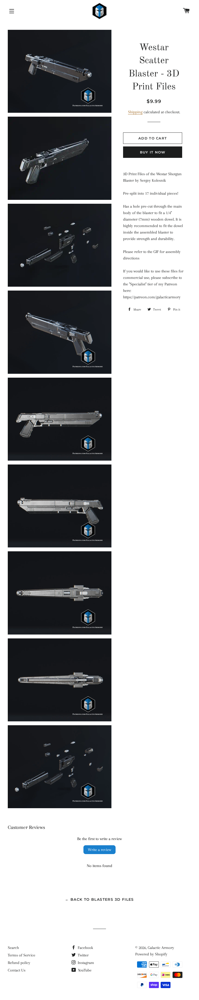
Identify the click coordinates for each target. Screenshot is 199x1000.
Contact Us (16, 970)
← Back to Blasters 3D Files (99, 899)
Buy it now (153, 152)
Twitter (83, 955)
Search (13, 947)
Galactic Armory (161, 947)
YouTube (84, 970)
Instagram (85, 962)
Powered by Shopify (151, 954)
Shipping (135, 112)
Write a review (99, 849)
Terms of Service (21, 955)
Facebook (85, 947)
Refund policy (19, 962)
